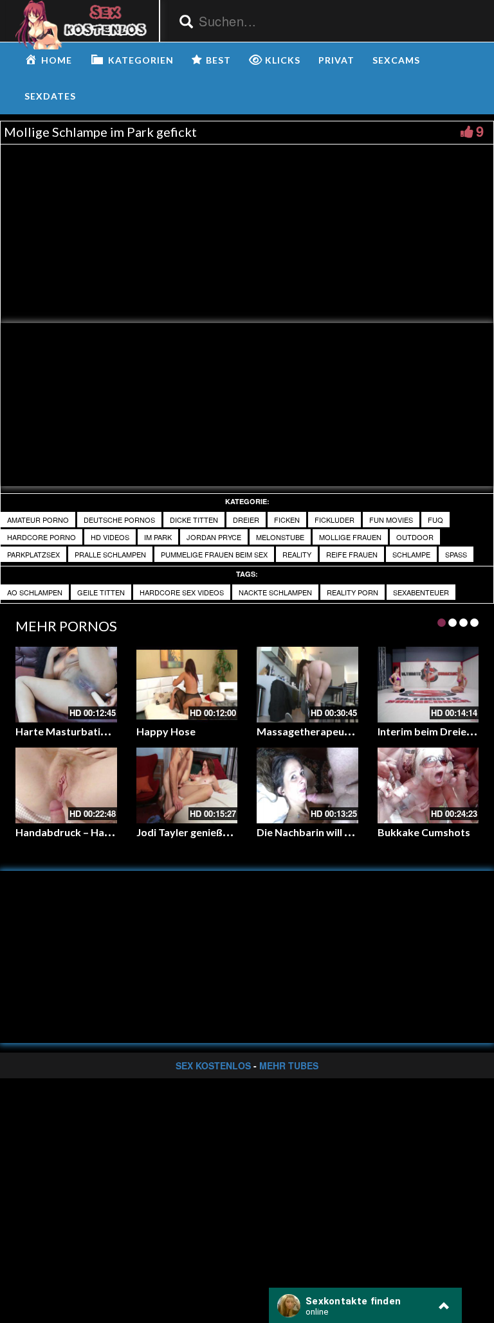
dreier (246, 519)
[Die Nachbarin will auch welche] (307, 785)
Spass (456, 554)
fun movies (391, 519)
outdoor (415, 537)
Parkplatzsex (33, 554)
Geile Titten (101, 592)
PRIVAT (336, 60)
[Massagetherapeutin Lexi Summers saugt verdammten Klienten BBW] (307, 685)
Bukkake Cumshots (424, 832)
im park (158, 537)
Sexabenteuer (421, 592)
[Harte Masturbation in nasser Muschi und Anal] (66, 685)
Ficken (287, 519)
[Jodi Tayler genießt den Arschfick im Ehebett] (187, 785)
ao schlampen (34, 592)
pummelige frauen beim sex (214, 554)
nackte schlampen (275, 592)
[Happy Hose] (187, 685)
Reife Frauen (352, 554)
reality (296, 554)
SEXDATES (50, 96)
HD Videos (110, 537)
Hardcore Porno (41, 537)
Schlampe (411, 554)
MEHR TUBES (288, 1065)
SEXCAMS (396, 60)
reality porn (352, 592)
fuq (435, 519)
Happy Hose (166, 731)
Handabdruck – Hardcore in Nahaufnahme (116, 832)
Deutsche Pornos (119, 519)
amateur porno (38, 519)
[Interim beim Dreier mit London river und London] (428, 685)
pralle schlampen (110, 554)
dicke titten (194, 519)
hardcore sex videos (182, 592)
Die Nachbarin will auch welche (329, 832)
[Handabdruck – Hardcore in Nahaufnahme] (66, 785)
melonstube (280, 537)
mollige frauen (350, 537)
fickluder (334, 519)
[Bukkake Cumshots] (428, 785)
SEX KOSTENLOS (213, 1065)
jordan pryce (214, 537)
